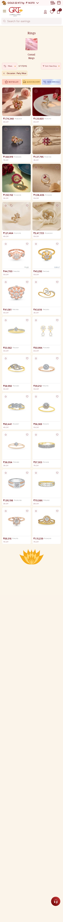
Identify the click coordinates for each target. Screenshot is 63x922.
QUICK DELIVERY (33, 82)
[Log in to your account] (45, 12)
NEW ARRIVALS (53, 82)
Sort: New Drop (51, 66)
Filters (10, 66)
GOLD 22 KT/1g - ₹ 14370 (21, 3)
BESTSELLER (13, 82)
